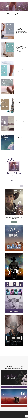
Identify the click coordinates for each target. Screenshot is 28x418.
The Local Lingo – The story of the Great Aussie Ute (21, 121)
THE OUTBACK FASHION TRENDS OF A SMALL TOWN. (21, 47)
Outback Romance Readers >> (14, 405)
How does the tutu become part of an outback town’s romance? (21, 66)
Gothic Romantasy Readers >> (14, 386)
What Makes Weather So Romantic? (21, 138)
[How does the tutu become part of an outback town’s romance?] (7, 68)
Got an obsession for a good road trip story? (20, 29)
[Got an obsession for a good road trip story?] (7, 31)
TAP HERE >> (14, 222)
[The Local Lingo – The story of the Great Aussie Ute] (7, 124)
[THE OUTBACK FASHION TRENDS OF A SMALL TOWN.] (7, 50)
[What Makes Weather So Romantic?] (7, 142)
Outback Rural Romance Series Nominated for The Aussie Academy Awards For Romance (21, 84)
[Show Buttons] (0, 107)
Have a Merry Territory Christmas (20, 103)
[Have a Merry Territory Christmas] (7, 105)
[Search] (21, 186)
